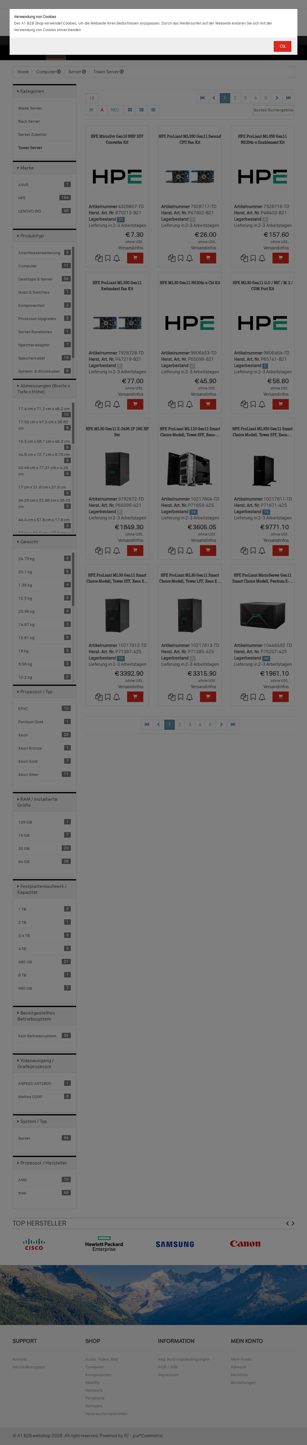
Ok (282, 46)
